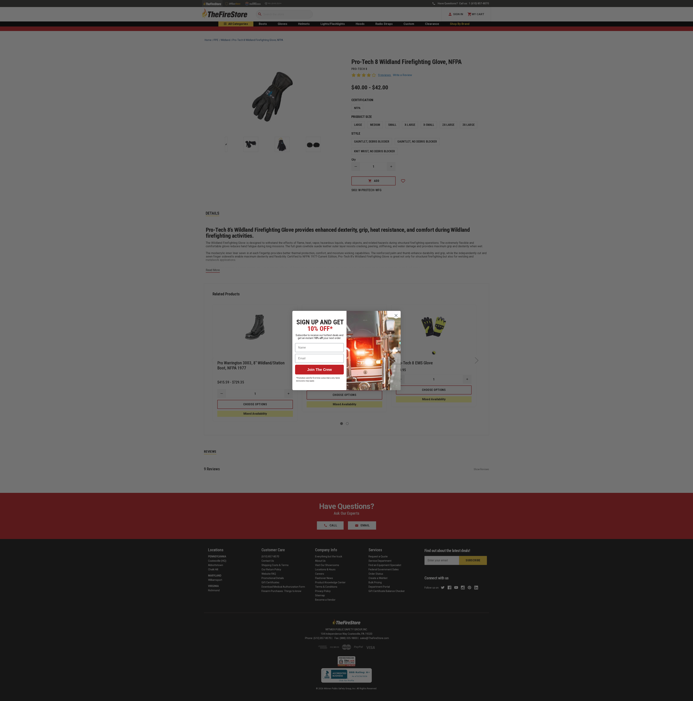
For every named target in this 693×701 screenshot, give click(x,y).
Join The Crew (319, 370)
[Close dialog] (396, 315)
